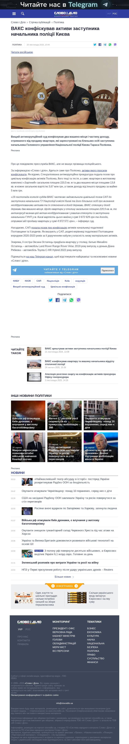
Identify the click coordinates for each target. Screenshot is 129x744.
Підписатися (108, 270)
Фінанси (92, 662)
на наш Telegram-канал (39, 256)
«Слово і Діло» (32, 683)
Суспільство (95, 658)
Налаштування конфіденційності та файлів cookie (35, 695)
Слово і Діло (18, 22)
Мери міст (59, 647)
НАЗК (28, 281)
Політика (59, 22)
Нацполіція (53, 281)
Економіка (94, 632)
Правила (23, 644)
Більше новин (63, 576)
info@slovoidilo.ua (64, 703)
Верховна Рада (62, 632)
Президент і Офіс (64, 628)
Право (91, 654)
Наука (91, 639)
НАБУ (16, 281)
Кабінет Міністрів (64, 636)
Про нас (22, 636)
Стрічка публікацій (39, 22)
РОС (115, 14)
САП (38, 281)
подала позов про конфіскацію (49, 227)
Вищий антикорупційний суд (29, 286)
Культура (93, 636)
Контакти (23, 640)
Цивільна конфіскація (63, 286)
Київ (67, 281)
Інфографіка (64, 586)
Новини (18, 472)
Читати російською (22, 52)
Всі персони (61, 651)
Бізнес (91, 628)
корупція (80, 281)
